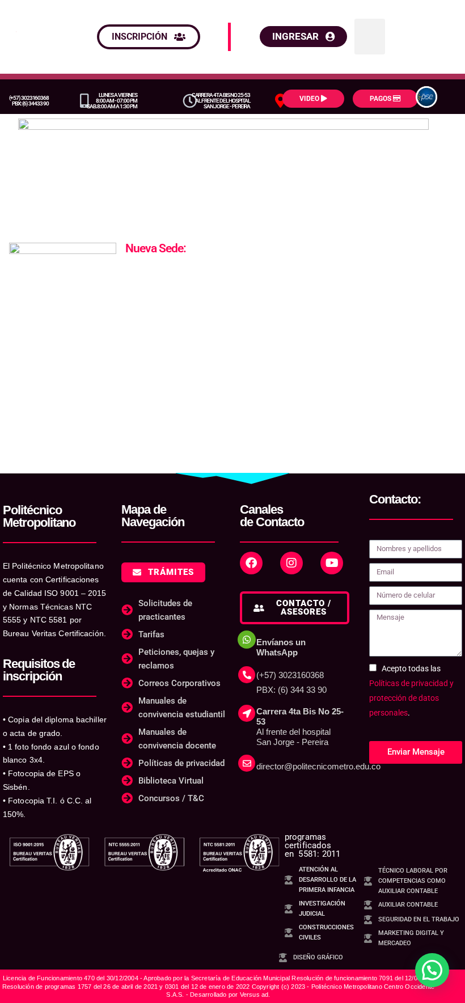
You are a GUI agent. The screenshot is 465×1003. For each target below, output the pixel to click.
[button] (369, 36)
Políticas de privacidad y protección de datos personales (411, 698)
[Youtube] (331, 563)
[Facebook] (251, 563)
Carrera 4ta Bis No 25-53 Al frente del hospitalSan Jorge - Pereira (221, 100)
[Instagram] (291, 563)
